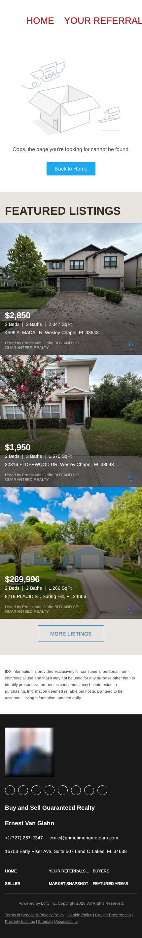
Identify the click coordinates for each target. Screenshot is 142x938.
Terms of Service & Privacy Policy (34, 915)
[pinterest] (89, 790)
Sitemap (45, 921)
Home (40, 21)
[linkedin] (23, 790)
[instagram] (63, 790)
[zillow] (49, 790)
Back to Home (71, 169)
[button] (27, 871)
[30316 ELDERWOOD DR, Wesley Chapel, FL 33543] (71, 421)
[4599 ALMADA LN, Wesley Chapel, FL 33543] (71, 289)
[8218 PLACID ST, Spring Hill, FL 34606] (71, 553)
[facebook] (10, 790)
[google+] (102, 790)
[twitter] (36, 790)
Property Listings (20, 921)
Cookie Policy (79, 915)
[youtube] (76, 790)
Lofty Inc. (49, 903)
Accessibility (66, 921)
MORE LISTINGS (71, 634)
